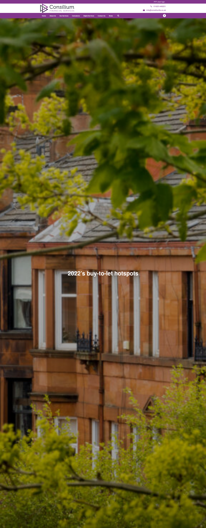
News (111, 16)
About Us (53, 16)
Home (44, 16)
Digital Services (88, 16)
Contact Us (101, 16)
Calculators (76, 16)
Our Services (63, 16)
